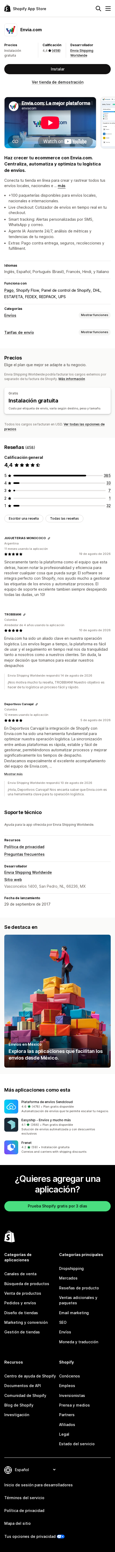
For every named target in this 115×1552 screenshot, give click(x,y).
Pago (9, 290)
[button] (57, 1106)
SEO (63, 1322)
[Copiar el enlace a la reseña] (49, 538)
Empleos (67, 1385)
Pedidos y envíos (20, 1303)
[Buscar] (98, 8)
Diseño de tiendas (21, 1312)
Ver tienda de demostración (57, 82)
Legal (64, 1434)
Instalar (57, 69)
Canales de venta (20, 1273)
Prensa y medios (74, 1405)
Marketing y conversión (26, 1322)
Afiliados (67, 1424)
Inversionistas (72, 1395)
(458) (56, 51)
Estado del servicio (77, 1444)
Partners (67, 1414)
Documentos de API (22, 1385)
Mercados (68, 1278)
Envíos (10, 315)
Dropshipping (71, 1268)
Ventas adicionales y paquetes (78, 1300)
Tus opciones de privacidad (30, 1536)
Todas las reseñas (64, 518)
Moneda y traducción (78, 1342)
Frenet (26, 1143)
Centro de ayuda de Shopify (30, 1376)
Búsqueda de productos (26, 1283)
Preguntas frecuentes (24, 854)
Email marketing (74, 1312)
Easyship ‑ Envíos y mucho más (46, 1120)
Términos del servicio (24, 1497)
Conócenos (69, 1376)
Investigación (16, 1414)
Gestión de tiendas (22, 1332)
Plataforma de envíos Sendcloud (47, 1102)
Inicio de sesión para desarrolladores (38, 1485)
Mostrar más (13, 774)
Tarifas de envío (19, 332)
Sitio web (13, 879)
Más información (72, 379)
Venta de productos (22, 1293)
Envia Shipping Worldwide (28, 872)
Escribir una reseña (24, 518)
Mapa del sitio (17, 1523)
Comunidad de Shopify (25, 1395)
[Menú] (108, 8)
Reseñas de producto (79, 1288)
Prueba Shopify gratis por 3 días (57, 1206)
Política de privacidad (24, 846)
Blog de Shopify (18, 1405)
